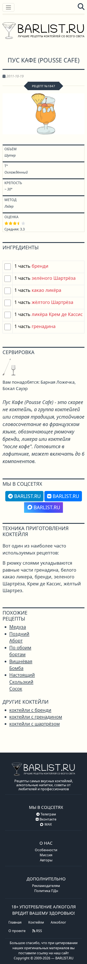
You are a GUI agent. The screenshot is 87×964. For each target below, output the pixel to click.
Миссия (46, 855)
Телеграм (48, 814)
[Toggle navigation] (8, 7)
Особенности (46, 850)
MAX (48, 824)
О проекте (17, 930)
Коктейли (36, 922)
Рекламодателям (46, 885)
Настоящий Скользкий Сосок (22, 682)
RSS (38, 930)
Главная (15, 922)
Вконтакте (47, 819)
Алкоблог (58, 922)
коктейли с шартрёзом (34, 724)
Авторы (46, 860)
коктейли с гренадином (35, 717)
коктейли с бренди (30, 710)
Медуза (17, 627)
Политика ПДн (46, 890)
